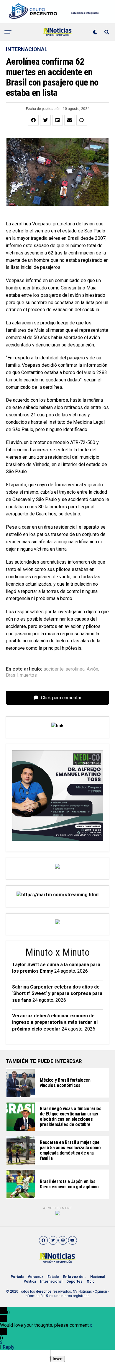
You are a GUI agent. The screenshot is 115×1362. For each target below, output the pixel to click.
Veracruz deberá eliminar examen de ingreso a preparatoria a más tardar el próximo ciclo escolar (55, 1022)
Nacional (97, 1277)
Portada (17, 1277)
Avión (92, 669)
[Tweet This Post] (45, 120)
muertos (28, 675)
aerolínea (75, 669)
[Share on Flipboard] (57, 120)
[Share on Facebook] (33, 120)
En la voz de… (74, 1277)
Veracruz (35, 1277)
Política (30, 1281)
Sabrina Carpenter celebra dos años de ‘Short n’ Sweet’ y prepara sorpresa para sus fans (57, 993)
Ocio (91, 1281)
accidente (54, 669)
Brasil (12, 675)
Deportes (74, 1281)
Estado (53, 1277)
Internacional (51, 1281)
